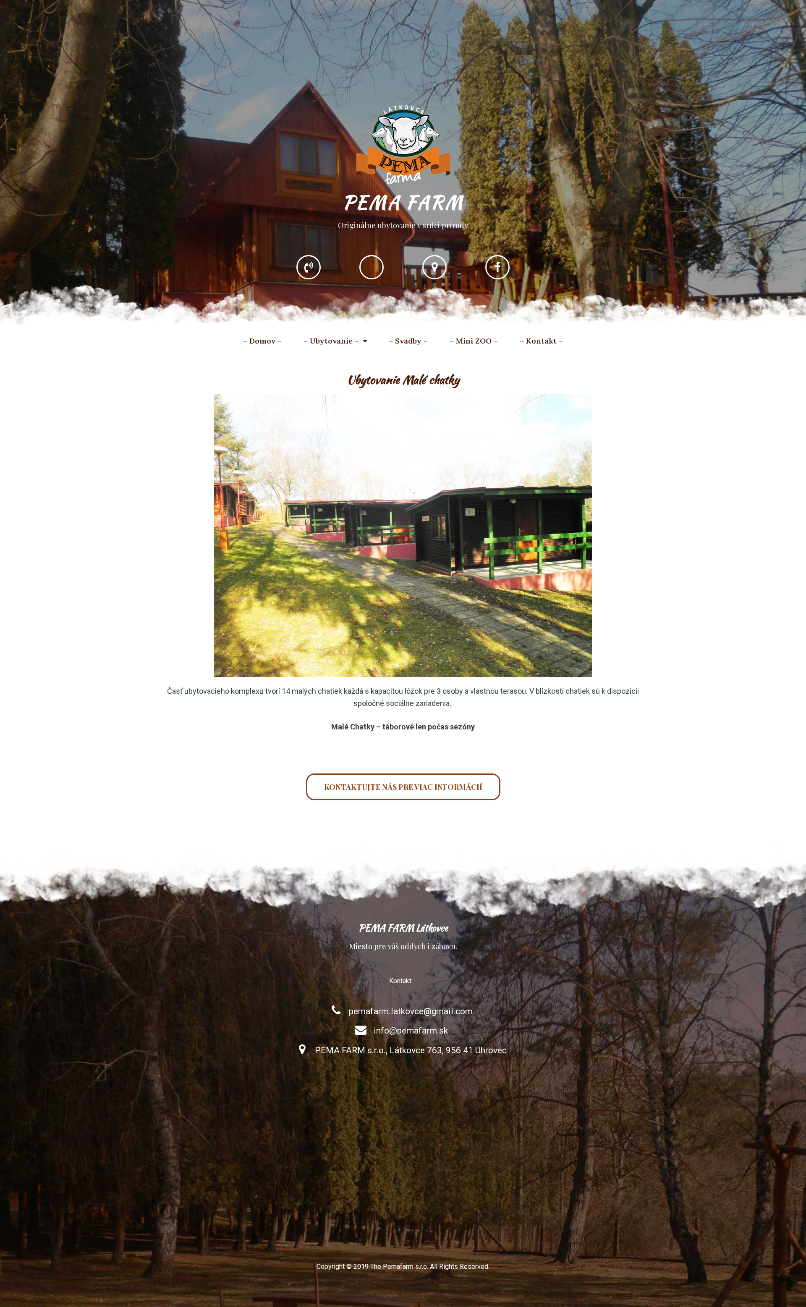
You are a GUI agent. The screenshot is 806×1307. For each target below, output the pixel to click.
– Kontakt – (541, 341)
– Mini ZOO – (474, 341)
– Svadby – (408, 341)
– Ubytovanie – (331, 341)
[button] (403, 786)
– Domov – (262, 341)
